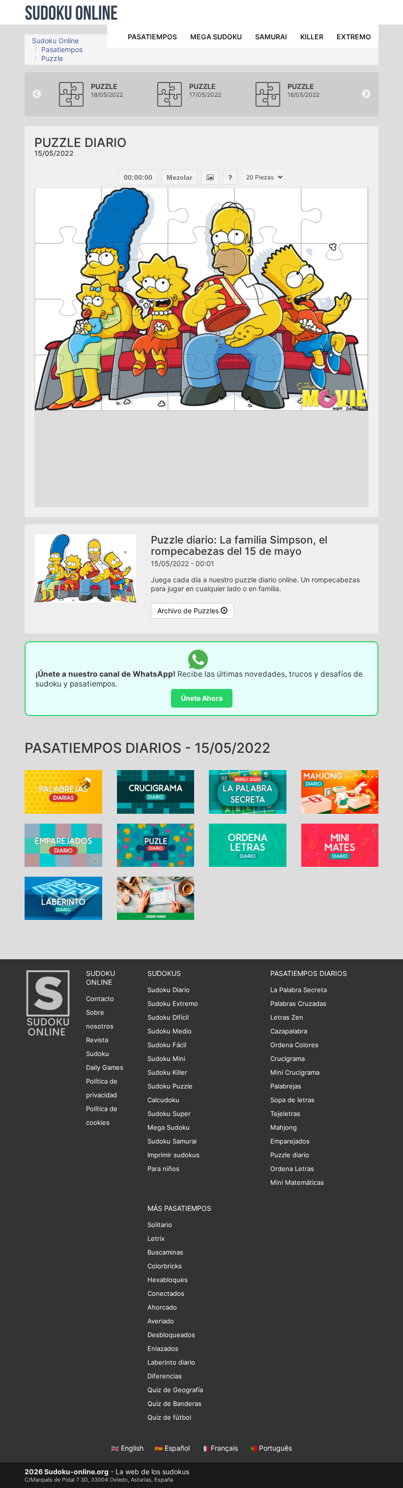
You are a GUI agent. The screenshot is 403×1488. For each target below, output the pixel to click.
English (132, 1448)
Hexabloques (167, 1280)
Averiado (160, 1321)
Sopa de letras (292, 1100)
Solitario (159, 1225)
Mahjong (283, 1127)
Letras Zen (286, 1017)
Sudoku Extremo (172, 1003)
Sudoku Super (169, 1113)
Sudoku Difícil (168, 1017)
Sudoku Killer (167, 1072)
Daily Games (104, 1067)
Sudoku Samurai (172, 1141)
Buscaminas (165, 1252)
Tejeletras (285, 1113)
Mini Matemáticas (297, 1182)
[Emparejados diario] (63, 844)
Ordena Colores (294, 1045)
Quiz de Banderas (174, 1403)
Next (366, 94)
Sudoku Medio (169, 1031)
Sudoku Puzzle (170, 1086)
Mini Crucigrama (294, 1072)
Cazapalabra (288, 1031)
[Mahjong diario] (340, 791)
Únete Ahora (202, 698)
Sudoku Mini (166, 1058)
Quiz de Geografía (175, 1390)
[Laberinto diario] (63, 897)
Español (177, 1448)
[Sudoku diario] (156, 897)
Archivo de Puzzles (189, 610)
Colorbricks (164, 1266)
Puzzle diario (289, 1155)
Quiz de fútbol (169, 1417)
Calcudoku (163, 1100)
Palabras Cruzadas (298, 1003)
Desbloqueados (171, 1335)
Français (224, 1448)
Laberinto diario (171, 1362)
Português (274, 1448)
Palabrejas (285, 1086)
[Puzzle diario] (156, 844)
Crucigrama (287, 1058)
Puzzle (52, 58)
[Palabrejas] (63, 791)
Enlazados (162, 1348)
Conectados (165, 1293)
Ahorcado (162, 1307)
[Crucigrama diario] (156, 791)
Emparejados (290, 1141)
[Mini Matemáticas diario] (340, 844)
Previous (37, 94)
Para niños (163, 1169)
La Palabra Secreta (298, 990)
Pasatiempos (62, 49)
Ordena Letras (292, 1169)
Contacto (100, 998)
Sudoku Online (71, 12)
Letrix (156, 1238)
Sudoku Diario (168, 990)
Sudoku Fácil (166, 1045)
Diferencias (164, 1376)
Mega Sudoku (168, 1127)
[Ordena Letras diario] (248, 844)
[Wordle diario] (248, 791)
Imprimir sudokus (173, 1155)
